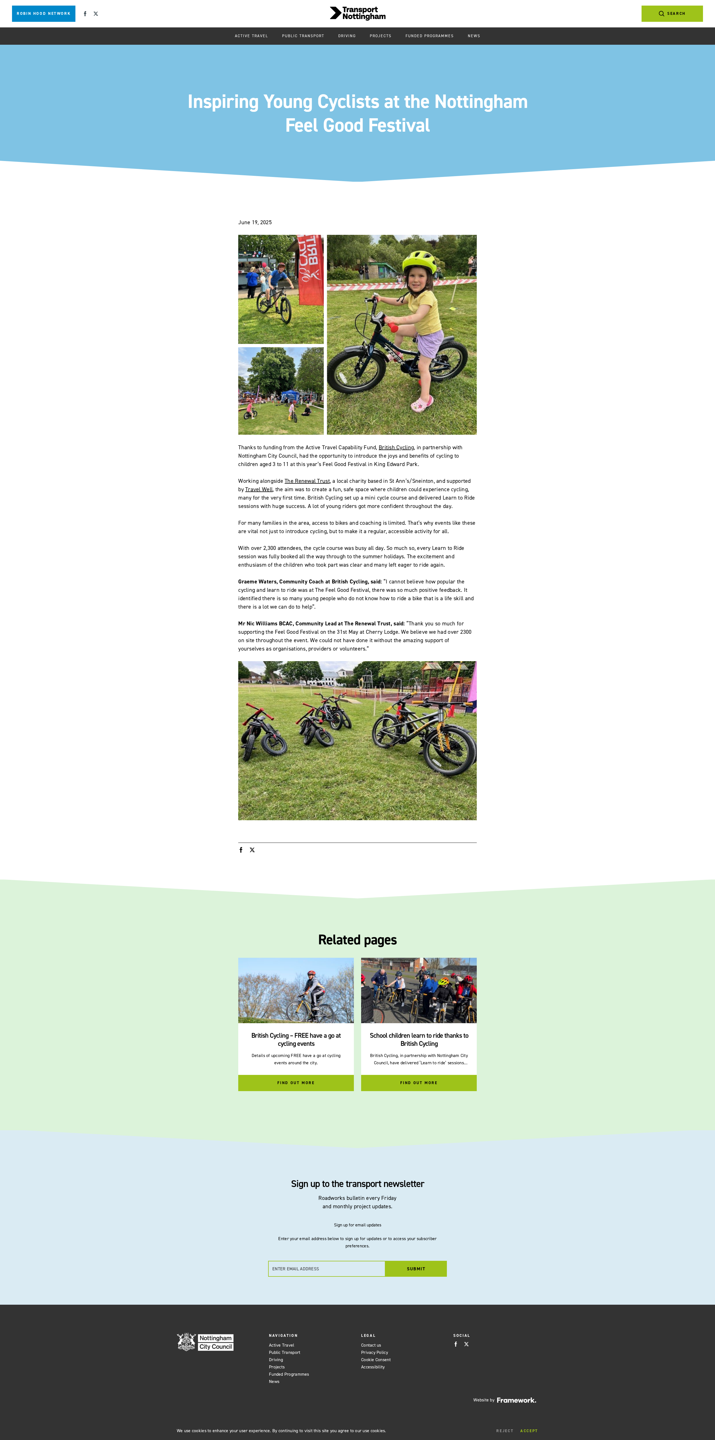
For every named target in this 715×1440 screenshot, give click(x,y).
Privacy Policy (374, 1352)
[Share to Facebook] (241, 850)
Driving (347, 36)
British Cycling (396, 447)
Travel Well (259, 489)
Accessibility (373, 1367)
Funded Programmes (430, 36)
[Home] (358, 14)
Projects (381, 36)
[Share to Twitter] (252, 850)
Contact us (371, 1345)
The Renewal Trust (307, 480)
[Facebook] (85, 13)
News (474, 36)
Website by (483, 1400)
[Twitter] (95, 13)
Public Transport (303, 36)
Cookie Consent (376, 1360)
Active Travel (251, 36)
